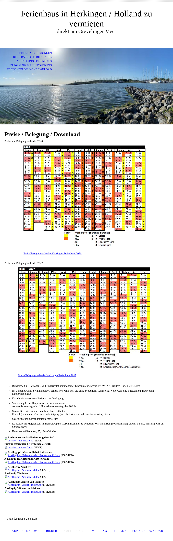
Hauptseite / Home (24, 530)
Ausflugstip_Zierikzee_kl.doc (23, 470)
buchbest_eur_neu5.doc (20, 440)
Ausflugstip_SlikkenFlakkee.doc (25, 484)
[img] (86, 86)
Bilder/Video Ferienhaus (31, 57)
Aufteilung (73, 530)
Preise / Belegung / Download (29, 69)
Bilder (51, 530)
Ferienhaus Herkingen (35, 53)
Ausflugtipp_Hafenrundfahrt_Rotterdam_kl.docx (34, 455)
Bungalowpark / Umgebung (31, 65)
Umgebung (98, 530)
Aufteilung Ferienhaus (34, 61)
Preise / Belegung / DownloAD (138, 530)
